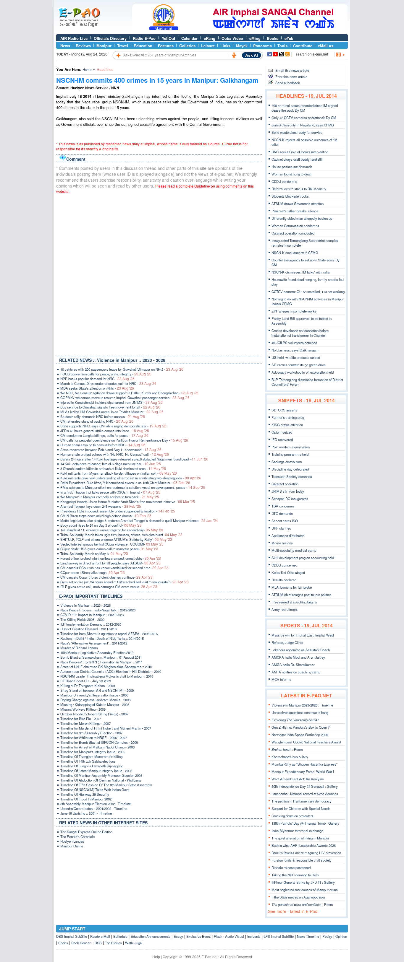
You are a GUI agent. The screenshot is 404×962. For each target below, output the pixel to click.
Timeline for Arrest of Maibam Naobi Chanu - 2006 (97, 747)
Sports (63, 942)
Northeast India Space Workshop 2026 (300, 734)
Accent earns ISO (285, 520)
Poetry (327, 936)
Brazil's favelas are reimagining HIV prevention (306, 852)
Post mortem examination (291, 447)
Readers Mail (100, 936)
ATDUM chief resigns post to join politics (302, 594)
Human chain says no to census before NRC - (103, 444)
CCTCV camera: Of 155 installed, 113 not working (308, 291)
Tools (282, 45)
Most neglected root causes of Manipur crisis (305, 889)
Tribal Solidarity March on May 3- (94, 553)
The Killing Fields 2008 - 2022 (82, 619)
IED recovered (282, 439)
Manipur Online (71, 846)
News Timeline (308, 936)
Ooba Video (232, 38)
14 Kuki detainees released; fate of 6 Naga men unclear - (110, 463)
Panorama (262, 45)
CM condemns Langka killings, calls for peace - (104, 435)
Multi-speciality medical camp (294, 550)
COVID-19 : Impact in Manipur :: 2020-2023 (92, 614)
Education (143, 45)
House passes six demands (292, 166)
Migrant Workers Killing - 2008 (83, 709)
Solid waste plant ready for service (297, 132)
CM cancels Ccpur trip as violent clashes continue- (106, 577)
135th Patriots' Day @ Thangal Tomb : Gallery (305, 823)
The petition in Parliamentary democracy (302, 801)
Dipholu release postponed (291, 867)
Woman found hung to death (292, 174)
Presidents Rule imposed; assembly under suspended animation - (117, 511)
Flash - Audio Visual (229, 936)
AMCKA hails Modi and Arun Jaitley (298, 657)
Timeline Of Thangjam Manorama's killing (91, 756)
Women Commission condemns (295, 225)
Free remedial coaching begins (294, 602)
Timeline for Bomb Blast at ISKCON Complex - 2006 (99, 742)
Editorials (120, 936)
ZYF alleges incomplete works (294, 311)
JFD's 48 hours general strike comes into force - (104, 430)
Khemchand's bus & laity (290, 756)
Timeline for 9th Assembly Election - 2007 (91, 732)
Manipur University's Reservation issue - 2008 (94, 695)
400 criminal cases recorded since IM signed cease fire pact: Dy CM (305, 108)
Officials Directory (110, 38)
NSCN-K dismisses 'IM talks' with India (300, 272)
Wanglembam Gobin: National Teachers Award (306, 742)
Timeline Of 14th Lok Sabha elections (88, 761)
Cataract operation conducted (293, 233)
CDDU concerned (284, 565)
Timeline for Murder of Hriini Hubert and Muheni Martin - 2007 (105, 728)
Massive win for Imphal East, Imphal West (303, 635)
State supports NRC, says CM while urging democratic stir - (113, 426)
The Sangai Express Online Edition (86, 831)
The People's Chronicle (77, 836)
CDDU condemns (284, 181)
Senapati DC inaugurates (290, 498)
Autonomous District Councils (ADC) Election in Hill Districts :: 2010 (110, 671)
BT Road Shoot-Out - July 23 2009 (85, 680)
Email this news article (292, 70)
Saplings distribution (287, 461)
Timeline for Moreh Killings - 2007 (85, 723)
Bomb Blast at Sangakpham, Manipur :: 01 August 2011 (101, 657)
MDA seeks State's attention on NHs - (97, 388)
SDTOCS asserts (284, 410)
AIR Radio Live (74, 38)
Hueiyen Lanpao (72, 841)
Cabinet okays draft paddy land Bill (297, 159)
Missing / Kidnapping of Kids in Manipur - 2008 (94, 704)
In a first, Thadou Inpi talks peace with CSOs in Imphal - (110, 492)
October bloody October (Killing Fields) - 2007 (94, 714)
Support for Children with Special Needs (301, 808)
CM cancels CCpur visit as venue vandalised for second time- (114, 567)
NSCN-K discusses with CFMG (295, 252)
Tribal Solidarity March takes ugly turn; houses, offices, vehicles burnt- (121, 534)
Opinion (341, 936)
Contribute (302, 45)
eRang (209, 38)
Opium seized (282, 432)
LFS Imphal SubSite (279, 936)
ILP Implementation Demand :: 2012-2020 (90, 624)
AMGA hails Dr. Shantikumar (293, 664)
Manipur (103, 45)
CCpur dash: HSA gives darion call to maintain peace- (109, 548)
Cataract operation (285, 483)
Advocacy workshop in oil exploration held (303, 372)
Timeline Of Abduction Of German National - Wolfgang (100, 780)
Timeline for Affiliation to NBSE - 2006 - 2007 (93, 737)
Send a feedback (287, 82)
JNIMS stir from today (288, 491)
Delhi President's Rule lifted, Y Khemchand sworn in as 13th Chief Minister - (125, 482)
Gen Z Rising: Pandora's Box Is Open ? (300, 727)
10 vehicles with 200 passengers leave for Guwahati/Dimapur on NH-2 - (121, 369)
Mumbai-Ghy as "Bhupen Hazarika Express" (304, 764)
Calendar (189, 38)
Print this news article (291, 76)
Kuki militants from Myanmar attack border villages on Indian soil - (118, 473)
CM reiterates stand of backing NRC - (96, 421)
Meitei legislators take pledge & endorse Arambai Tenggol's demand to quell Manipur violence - (139, 520)
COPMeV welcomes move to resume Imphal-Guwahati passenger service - (125, 397)
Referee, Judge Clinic (287, 642)
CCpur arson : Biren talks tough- (92, 572)
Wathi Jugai (134, 942)
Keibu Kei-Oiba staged (288, 572)
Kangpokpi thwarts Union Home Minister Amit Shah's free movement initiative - (127, 501)
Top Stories (113, 942)
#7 (295, 719)
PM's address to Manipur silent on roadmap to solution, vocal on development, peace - (132, 487)
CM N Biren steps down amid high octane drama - (105, 515)
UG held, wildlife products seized (296, 357)
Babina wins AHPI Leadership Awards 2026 (304, 845)
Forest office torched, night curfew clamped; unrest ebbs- (110, 558)
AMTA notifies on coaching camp (296, 672)
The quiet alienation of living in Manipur (300, 838)
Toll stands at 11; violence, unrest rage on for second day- (111, 530)
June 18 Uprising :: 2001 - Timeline (86, 813)
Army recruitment (285, 609)
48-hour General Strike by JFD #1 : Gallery (303, 882)
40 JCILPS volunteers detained (294, 342)
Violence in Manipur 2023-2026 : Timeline (302, 705)
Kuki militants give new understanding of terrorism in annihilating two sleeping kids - (130, 478)
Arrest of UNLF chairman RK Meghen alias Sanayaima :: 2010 (106, 666)
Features (166, 45)
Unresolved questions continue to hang (300, 712)
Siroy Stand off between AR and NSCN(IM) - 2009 (97, 690)
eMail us (325, 45)
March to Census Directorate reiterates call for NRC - (108, 383)
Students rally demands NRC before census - (102, 416)
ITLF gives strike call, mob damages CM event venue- (108, 586)
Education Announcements (150, 936)
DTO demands (282, 513)
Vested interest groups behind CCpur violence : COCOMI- (112, 544)
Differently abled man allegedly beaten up (302, 218)
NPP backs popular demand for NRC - (97, 378)
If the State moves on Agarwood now (298, 897)
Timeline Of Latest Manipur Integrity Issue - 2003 (96, 770)
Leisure (208, 45)
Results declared (284, 579)
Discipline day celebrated (290, 469)
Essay (178, 936)
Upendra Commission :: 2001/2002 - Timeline (93, 808)
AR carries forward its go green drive (299, 364)
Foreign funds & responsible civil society (302, 860)
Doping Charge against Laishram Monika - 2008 (95, 699)
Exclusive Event (198, 936)
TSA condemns (283, 506)
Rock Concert (81, 942)
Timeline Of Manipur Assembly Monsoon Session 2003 (101, 775)
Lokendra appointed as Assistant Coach (301, 649)
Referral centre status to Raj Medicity (299, 188)
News (65, 45)
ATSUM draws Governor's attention (298, 203)
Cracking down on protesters (292, 815)
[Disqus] (159, 273)
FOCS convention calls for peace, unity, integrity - (105, 374)
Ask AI (251, 55)
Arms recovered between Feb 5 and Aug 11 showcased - (110, 449)
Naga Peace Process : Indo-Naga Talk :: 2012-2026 (97, 610)
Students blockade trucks (290, 196)
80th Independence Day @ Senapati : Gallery (305, 786)
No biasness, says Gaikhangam (295, 350)
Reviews (83, 45)
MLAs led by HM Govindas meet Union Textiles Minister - (112, 411)
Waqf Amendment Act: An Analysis (298, 779)
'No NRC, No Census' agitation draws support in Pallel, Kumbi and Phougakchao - (129, 392)
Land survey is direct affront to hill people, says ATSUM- (110, 563)
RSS (98, 942)
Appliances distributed (288, 535)
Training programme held (290, 454)
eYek (289, 38)
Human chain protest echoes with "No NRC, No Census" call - (114, 454)
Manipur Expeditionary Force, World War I (303, 771)
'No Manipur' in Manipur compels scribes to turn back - (109, 496)
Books (272, 38)
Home (87, 69)
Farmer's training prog (288, 417)
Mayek (242, 45)
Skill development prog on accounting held (303, 557)
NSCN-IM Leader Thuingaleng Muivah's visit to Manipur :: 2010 (106, 676)
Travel (122, 45)
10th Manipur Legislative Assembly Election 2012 (96, 652)
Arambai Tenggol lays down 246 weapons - (100, 506)
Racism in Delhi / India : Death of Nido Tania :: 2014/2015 (102, 638)
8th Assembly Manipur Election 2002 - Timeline (95, 803)
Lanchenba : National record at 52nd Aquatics (305, 793)
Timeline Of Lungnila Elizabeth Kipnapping (91, 766)
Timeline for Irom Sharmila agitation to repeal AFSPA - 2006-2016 (109, 633)
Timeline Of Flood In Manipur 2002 (85, 799)
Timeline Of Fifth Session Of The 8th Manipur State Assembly (106, 784)
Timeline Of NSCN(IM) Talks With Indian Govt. (95, 789)
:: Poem (287, 749)
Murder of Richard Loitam (79, 647)
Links (225, 45)
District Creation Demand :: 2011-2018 (88, 628)
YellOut (168, 38)
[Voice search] (234, 55)
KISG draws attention (287, 424)
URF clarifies (281, 528)
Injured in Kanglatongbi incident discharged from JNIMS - (111, 402)
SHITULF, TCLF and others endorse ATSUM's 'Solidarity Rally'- (116, 539)
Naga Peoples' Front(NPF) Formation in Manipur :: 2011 (101, 662)
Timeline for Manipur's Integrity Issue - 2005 (92, 751)
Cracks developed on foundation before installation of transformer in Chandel (300, 333)
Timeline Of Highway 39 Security (84, 794)
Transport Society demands (292, 476)
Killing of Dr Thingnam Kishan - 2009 (87, 685)
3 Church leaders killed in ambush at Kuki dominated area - (113, 468)
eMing (255, 38)
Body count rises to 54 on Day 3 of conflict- (101, 525)
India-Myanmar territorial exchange (297, 830)
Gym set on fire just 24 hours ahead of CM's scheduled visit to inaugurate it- (124, 582)
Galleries (187, 45)
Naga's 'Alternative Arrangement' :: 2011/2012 (93, 643)
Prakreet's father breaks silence (295, 211)
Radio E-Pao (144, 38)
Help (156, 956)
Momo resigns (282, 543)
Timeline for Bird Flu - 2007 (80, 718)
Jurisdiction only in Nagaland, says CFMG (303, 125)
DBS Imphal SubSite (71, 936)
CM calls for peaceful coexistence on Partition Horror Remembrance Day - (124, 440)
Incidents (254, 936)
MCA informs (281, 679)
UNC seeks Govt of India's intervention (300, 151)
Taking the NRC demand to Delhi (295, 875)
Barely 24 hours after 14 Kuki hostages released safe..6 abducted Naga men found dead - (134, 459)
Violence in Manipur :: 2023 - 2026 (85, 605)
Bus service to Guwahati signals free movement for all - (110, 407)
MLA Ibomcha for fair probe (292, 587)
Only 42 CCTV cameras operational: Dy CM (304, 117)
